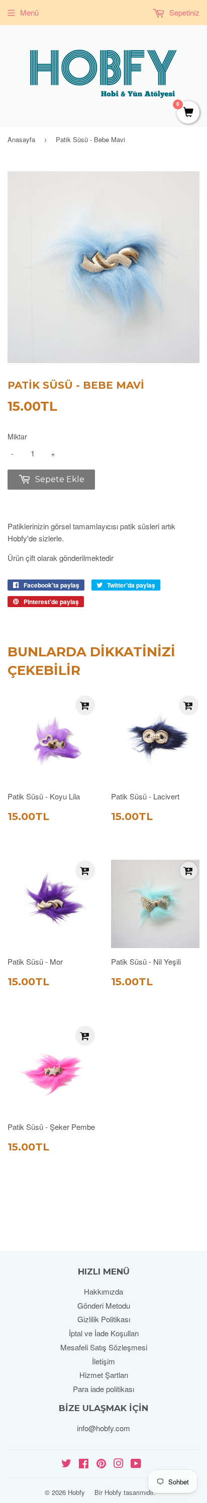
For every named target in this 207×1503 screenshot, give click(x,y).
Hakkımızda (103, 1291)
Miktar (17, 436)
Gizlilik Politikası (103, 1319)
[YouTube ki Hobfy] (136, 1464)
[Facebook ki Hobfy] (83, 1464)
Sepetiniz (183, 12)
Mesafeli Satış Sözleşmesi (103, 1347)
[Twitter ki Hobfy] (66, 1464)
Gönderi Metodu (103, 1305)
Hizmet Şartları (103, 1374)
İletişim (103, 1361)
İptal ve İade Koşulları (104, 1333)
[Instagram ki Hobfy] (119, 1464)
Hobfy (76, 1492)
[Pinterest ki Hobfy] (101, 1464)
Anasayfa (21, 139)
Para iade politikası (103, 1388)
